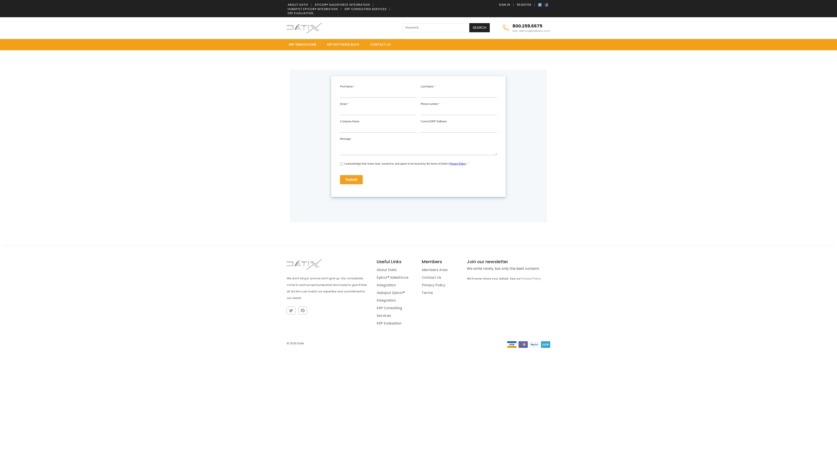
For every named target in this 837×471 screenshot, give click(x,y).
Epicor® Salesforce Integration (342, 5)
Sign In (504, 5)
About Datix (298, 5)
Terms (427, 292)
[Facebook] (546, 4)
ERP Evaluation (300, 13)
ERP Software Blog (343, 44)
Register (524, 5)
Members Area (434, 269)
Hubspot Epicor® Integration (313, 9)
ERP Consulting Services (366, 9)
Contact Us (380, 44)
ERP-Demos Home (302, 44)
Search (479, 27)
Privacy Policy (433, 285)
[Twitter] (540, 4)
